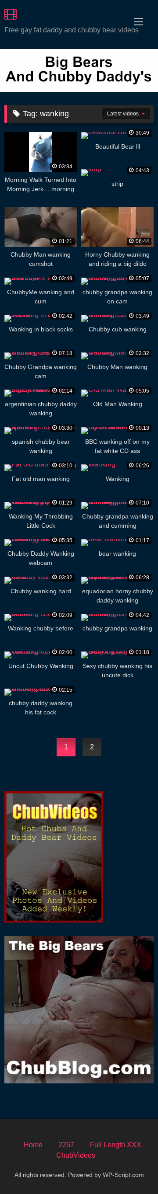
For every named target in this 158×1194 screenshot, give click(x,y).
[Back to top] (130, 1168)
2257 (66, 1145)
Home (33, 1145)
